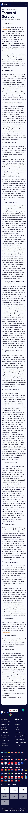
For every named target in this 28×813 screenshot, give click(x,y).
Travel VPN (4, 727)
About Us (17, 727)
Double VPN (4, 743)
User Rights (18, 745)
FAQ (16, 721)
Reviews (17, 724)
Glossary (17, 729)
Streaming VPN (5, 724)
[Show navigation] (26, 4)
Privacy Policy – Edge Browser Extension (15, 809)
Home (3, 9)
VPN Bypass (4, 745)
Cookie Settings (19, 810)
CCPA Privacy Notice (21, 742)
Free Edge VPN (5, 735)
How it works (18, 732)
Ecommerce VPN (5, 721)
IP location (4, 737)
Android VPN (4, 732)
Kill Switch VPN (5, 740)
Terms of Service (19, 739)
